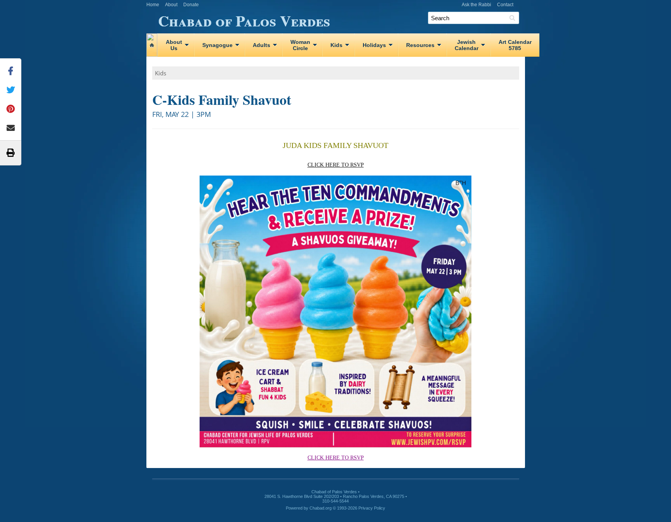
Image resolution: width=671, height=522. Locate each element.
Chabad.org (320, 508)
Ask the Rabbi (476, 4)
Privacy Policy (371, 508)
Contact (505, 4)
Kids (336, 45)
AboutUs (174, 45)
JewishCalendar (466, 45)
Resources (420, 45)
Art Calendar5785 (515, 45)
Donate (191, 4)
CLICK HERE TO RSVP (336, 165)
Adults (261, 45)
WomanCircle (300, 45)
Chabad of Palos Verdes (244, 19)
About (171, 4)
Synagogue (217, 45)
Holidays (374, 45)
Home (152, 4)
